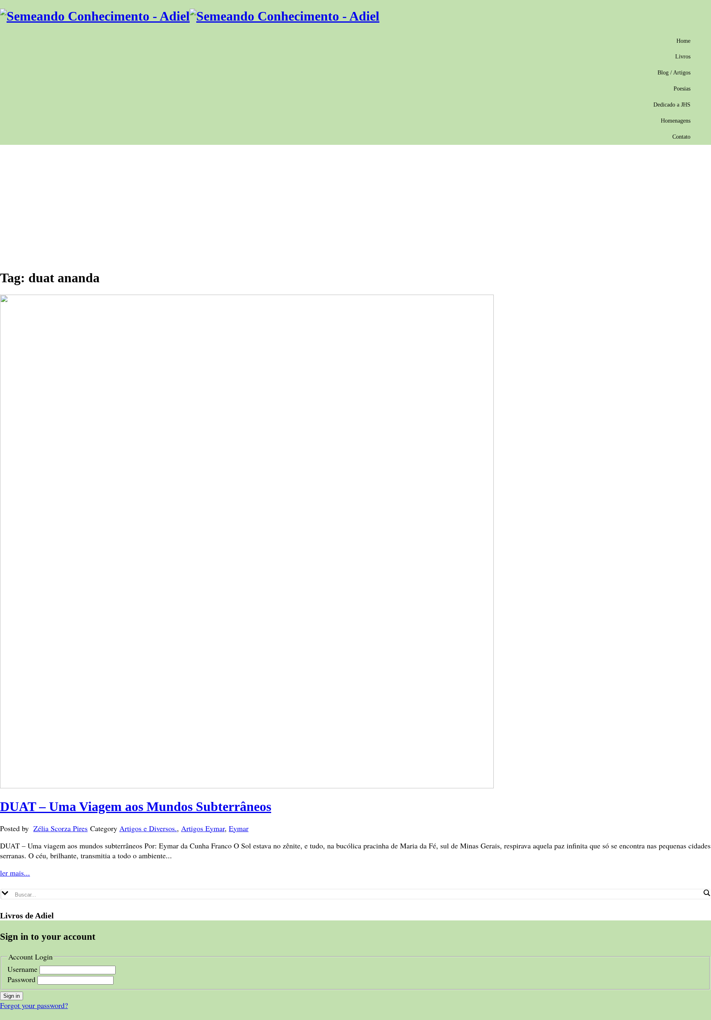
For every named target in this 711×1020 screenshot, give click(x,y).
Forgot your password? (34, 1005)
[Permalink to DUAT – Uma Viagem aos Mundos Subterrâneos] (247, 785)
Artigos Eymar (203, 828)
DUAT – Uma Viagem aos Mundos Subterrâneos (135, 806)
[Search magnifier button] (706, 893)
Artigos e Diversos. (148, 828)
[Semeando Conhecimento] (189, 16)
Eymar (239, 828)
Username (22, 969)
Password (21, 979)
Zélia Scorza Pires (60, 828)
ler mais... (15, 873)
